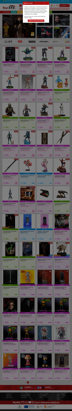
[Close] (48, 3)
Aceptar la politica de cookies (36, 20)
